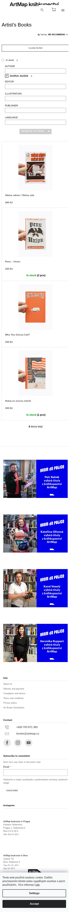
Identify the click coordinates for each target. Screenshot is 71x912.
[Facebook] (7, 743)
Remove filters (32, 131)
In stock (12, 60)
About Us (7, 684)
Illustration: (13, 93)
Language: (11, 117)
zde (37, 884)
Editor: (9, 81)
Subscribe (12, 790)
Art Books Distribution (13, 707)
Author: (10, 66)
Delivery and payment (13, 689)
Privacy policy (10, 703)
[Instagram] (18, 743)
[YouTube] (28, 743)
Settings (34, 893)
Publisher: (11, 105)
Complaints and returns (14, 693)
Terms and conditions (13, 698)
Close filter (35, 48)
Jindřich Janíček (21, 75)
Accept (34, 903)
